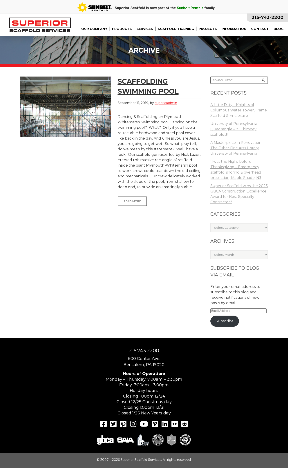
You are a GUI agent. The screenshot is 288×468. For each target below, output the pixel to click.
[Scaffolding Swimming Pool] (65, 107)
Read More (132, 201)
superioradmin (166, 103)
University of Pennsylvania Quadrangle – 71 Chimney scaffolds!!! (233, 129)
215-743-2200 (268, 17)
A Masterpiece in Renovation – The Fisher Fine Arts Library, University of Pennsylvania (237, 148)
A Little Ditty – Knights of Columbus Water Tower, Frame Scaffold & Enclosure (238, 110)
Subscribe (225, 321)
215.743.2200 (144, 351)
